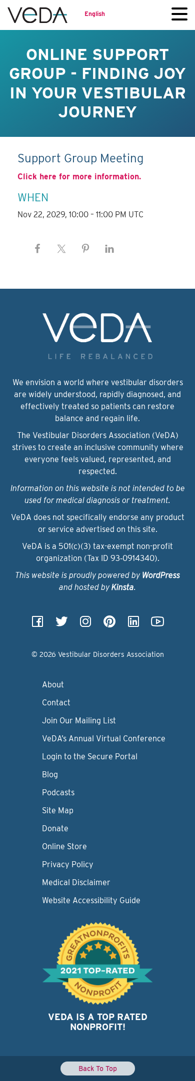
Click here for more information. (79, 176)
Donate (55, 828)
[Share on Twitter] (62, 249)
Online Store (64, 846)
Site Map (58, 810)
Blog (50, 774)
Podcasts (58, 792)
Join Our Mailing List (79, 720)
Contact (56, 702)
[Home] (38, 15)
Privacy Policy (68, 864)
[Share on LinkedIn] (110, 249)
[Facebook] (38, 624)
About (53, 684)
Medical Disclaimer (76, 882)
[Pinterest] (110, 624)
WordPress (161, 575)
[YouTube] (158, 624)
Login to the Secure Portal (90, 756)
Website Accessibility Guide (91, 900)
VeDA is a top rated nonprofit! (98, 1022)
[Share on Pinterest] (86, 249)
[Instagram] (86, 624)
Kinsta (123, 587)
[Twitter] (62, 624)
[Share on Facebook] (38, 249)
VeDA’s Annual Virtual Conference (104, 738)
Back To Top (97, 1069)
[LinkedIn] (134, 624)
